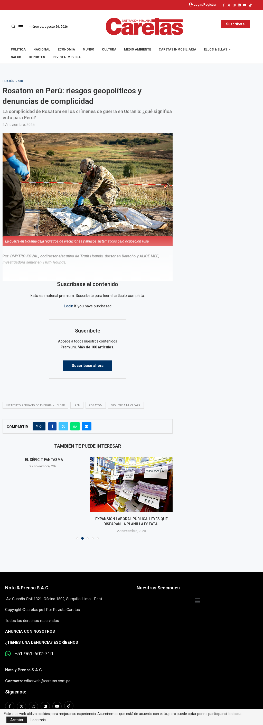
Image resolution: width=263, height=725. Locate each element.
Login (68, 306)
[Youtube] (245, 5)
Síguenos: (15, 691)
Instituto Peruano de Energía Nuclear (35, 405)
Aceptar (16, 720)
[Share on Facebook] (52, 426)
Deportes (37, 57)
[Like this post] (40, 426)
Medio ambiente (137, 49)
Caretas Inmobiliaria (177, 49)
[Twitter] (229, 5)
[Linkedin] (239, 5)
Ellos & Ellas (215, 49)
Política (18, 49)
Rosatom (95, 405)
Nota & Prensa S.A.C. (27, 587)
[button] (9, 498)
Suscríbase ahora (88, 365)
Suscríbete (235, 24)
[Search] (13, 27)
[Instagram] (234, 5)
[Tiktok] (250, 5)
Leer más (38, 720)
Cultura (109, 49)
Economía (66, 49)
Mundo (88, 49)
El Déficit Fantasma (44, 460)
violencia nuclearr (125, 405)
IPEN (77, 405)
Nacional (41, 49)
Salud (16, 57)
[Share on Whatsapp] (75, 426)
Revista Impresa (67, 57)
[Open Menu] (20, 26)
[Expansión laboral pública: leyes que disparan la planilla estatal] (131, 484)
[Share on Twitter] (63, 426)
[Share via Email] (86, 426)
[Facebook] (224, 5)
